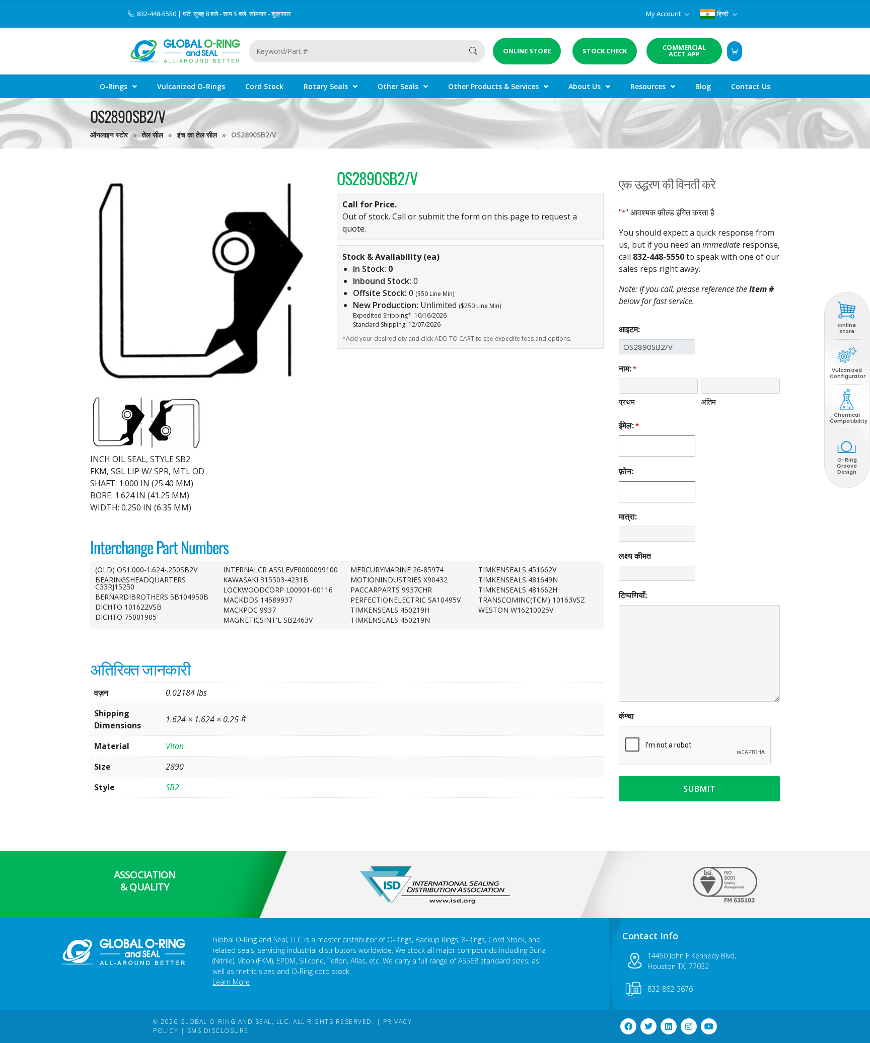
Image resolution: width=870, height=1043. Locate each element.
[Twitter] (648, 1026)
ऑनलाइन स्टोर (109, 134)
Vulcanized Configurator (847, 373)
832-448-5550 (157, 13)
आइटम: (629, 329)
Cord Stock (264, 86)
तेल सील (152, 134)
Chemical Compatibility (848, 418)
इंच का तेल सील (197, 134)
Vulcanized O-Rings (191, 86)
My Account (664, 13)
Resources (648, 86)
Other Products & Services (493, 86)
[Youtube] (709, 1026)
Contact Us (750, 86)
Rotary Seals (326, 86)
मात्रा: (628, 516)
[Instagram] (689, 1026)
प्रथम (627, 402)
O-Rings (113, 86)
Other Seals (398, 86)
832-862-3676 (670, 989)
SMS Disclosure (218, 1030)
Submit (699, 788)
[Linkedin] (669, 1026)
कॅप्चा (626, 715)
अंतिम (708, 402)
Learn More (231, 982)
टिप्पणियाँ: (633, 595)
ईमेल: (629, 425)
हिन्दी (722, 13)
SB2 (172, 787)
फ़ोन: (626, 471)
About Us (584, 86)
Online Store (847, 328)
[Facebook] (628, 1026)
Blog (703, 86)
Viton (175, 746)
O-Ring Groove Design (847, 466)
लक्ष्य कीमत (635, 555)
